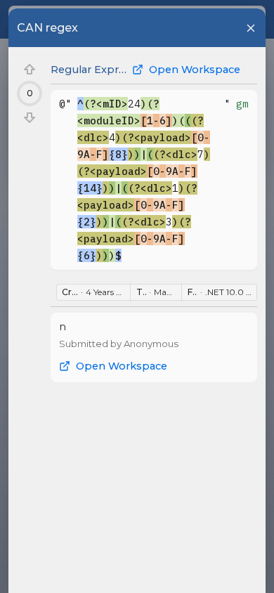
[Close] (250, 28)
